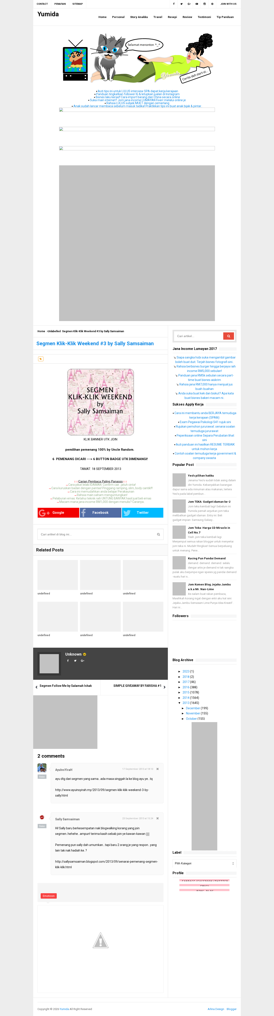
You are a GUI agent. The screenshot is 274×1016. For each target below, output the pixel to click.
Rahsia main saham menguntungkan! (102, 495)
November (193, 713)
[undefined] (57, 575)
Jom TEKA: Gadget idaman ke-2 (209, 501)
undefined (43, 593)
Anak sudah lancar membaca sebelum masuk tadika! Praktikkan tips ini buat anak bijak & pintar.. (137, 106)
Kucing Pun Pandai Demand (207, 558)
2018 (186, 676)
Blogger (232, 1009)
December (193, 708)
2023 (186, 671)
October (192, 718)
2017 (186, 682)
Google (58, 513)
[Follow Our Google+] (189, 4)
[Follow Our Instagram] (204, 4)
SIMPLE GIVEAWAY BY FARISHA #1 (137, 685)
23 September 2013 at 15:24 (137, 818)
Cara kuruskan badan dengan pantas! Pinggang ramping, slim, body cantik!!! (102, 488)
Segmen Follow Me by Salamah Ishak (66, 685)
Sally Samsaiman (67, 819)
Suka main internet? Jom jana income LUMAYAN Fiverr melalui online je (138, 100)
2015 (186, 692)
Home (41, 331)
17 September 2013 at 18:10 (137, 769)
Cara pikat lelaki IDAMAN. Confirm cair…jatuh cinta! (102, 484)
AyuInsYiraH (63, 770)
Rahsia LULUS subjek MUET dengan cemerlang (137, 103)
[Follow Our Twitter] (181, 4)
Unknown (73, 654)
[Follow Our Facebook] (174, 4)
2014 (186, 697)
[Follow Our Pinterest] (212, 4)
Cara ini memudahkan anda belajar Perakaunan (102, 491)
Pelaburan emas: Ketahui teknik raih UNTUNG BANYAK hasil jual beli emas (102, 498)
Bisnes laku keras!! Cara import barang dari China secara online (138, 97)
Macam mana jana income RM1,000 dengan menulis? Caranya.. (102, 502)
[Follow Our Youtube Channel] (197, 4)
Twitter (143, 513)
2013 (186, 703)
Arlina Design (216, 1009)
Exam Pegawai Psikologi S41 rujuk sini (205, 422)
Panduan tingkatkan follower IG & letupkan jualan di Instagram (138, 94)
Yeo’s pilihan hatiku (201, 475)
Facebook (100, 513)
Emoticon (49, 896)
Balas (42, 776)
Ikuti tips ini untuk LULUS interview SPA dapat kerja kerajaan (138, 91)
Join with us (228, 4)
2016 (186, 687)
